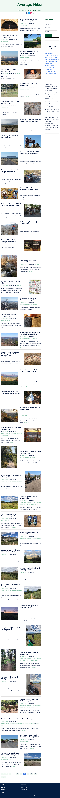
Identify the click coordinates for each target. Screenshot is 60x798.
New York (37, 264)
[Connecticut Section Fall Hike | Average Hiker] (9, 415)
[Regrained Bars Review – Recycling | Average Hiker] (9, 193)
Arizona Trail (19, 73)
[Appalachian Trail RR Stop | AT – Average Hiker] (9, 457)
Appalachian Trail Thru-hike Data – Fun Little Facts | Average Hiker (51, 94)
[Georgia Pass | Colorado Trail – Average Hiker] (9, 573)
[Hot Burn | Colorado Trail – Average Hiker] (33, 684)
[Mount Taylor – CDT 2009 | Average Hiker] (32, 141)
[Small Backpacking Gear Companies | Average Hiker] (32, 397)
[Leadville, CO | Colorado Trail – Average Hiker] (33, 481)
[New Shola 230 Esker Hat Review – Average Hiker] (9, 25)
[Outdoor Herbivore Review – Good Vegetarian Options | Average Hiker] (32, 359)
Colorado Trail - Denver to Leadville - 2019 (26, 723)
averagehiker (23, 23)
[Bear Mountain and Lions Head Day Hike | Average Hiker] (9, 339)
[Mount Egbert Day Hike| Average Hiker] (9, 266)
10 (35, 773)
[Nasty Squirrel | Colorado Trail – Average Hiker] (33, 635)
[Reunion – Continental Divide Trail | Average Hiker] (32, 176)
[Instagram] (31, 13)
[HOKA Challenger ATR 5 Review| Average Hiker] (32, 521)
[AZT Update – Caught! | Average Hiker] (32, 74)
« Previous (4, 773)
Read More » (27, 96)
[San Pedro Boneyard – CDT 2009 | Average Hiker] (9, 58)
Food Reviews (37, 192)
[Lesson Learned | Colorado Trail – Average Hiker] (9, 613)
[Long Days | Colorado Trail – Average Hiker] (9, 660)
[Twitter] (29, 13)
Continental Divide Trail (6, 41)
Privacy (2, 792)
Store (39, 10)
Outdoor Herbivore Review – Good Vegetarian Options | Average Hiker (11, 353)
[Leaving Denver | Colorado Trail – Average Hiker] (9, 706)
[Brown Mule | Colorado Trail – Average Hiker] (32, 592)
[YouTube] (33, 13)
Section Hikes (24, 415)
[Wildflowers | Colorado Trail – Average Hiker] (9, 538)
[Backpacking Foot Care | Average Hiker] (9, 228)
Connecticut (29, 304)
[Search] (42, 10)
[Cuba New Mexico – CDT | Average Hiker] (32, 108)
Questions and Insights (24, 228)
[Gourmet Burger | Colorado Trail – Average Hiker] (32, 556)
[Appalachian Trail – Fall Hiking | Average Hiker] (32, 435)
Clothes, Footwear (23, 25)
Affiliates (3, 787)
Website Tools (24, 789)
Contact (3, 789)
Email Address (48, 24)
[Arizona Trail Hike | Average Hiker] (35, 287)
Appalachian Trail (23, 304)
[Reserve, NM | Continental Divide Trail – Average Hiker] (32, 759)
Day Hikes (35, 304)
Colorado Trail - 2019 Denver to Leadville (9, 481)
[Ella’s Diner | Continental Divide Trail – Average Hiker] (9, 741)
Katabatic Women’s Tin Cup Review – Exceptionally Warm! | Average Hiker (52, 119)
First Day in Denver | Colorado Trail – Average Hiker (19, 719)
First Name (47, 27)
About (34, 10)
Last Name (47, 31)
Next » (3, 777)
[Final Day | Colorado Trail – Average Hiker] (9, 502)
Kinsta (30, 796)
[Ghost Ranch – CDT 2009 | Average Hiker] (32, 41)
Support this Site (25, 784)
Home (18, 10)
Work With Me (24, 787)
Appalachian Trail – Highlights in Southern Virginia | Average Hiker (52, 111)
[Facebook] (26, 13)
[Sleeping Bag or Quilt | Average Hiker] (32, 320)
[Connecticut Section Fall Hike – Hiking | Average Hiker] (9, 378)
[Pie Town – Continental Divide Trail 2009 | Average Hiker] (32, 210)
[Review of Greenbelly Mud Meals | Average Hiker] (32, 245)
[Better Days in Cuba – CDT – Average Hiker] (9, 90)
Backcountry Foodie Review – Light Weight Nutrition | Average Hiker (52, 103)
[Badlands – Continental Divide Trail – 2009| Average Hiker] (9, 125)
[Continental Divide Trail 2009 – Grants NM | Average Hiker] (9, 158)
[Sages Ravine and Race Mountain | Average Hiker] (9, 303)
